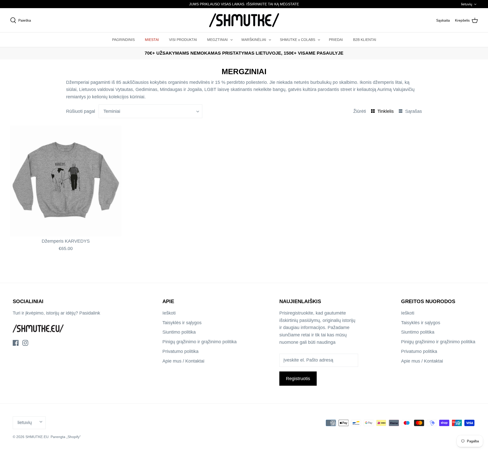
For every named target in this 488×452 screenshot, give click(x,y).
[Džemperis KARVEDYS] (65, 181)
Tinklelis (386, 111)
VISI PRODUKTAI (183, 40)
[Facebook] (16, 343)
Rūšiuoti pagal (80, 111)
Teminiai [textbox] (111, 111)
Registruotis (298, 378)
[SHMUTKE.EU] (244, 20)
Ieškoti (169, 313)
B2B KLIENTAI (364, 40)
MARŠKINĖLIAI (253, 40)
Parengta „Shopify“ (66, 437)
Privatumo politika (180, 351)
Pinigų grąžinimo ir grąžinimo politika (199, 341)
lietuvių (466, 4)
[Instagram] (25, 343)
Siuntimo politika (179, 332)
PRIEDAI (336, 40)
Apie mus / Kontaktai (183, 361)
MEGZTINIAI (217, 40)
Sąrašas (413, 111)
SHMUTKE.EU (37, 437)
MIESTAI (152, 40)
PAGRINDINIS (123, 40)
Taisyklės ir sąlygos (182, 322)
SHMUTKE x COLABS (297, 40)
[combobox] (150, 111)
